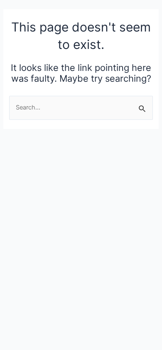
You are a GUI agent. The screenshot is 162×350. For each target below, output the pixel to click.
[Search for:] (80, 107)
